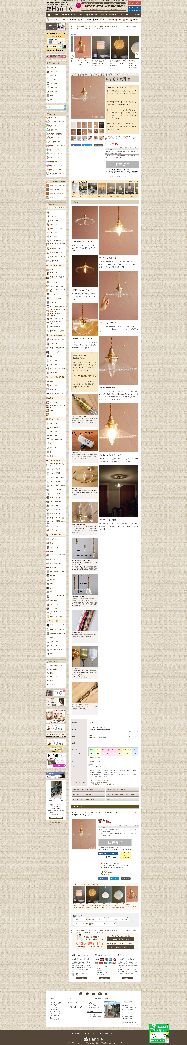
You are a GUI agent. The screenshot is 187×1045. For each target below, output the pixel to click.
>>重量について (132, 736)
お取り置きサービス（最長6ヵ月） (83, 794)
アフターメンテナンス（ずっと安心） (83, 799)
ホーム (49, 14)
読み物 (103, 14)
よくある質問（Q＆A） (75, 1007)
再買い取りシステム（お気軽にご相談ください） (121, 794)
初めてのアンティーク (95, 1007)
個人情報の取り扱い (107, 1033)
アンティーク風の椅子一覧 (56, 377)
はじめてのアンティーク (89, 14)
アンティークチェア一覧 (55, 207)
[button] (73, 96)
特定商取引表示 (91, 1033)
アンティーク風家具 (108, 19)
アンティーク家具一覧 (54, 265)
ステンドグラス (54, 1009)
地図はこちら (56, 814)
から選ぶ (53, 118)
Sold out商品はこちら (51, 824)
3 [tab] (105, 70)
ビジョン (91, 1002)
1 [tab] (99, 70)
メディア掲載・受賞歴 (95, 1017)
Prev (74, 897)
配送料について (109, 872)
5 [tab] (111, 70)
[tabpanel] (101, 51)
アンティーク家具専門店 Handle (97, 998)
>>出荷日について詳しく (94, 761)
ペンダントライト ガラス (97, 919)
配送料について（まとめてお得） (116, 789)
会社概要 (113, 14)
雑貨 (120, 19)
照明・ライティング (55, 1013)
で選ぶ (55, 134)
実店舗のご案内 (127, 1002)
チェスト (54, 1006)
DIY (51, 1017)
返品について (111, 799)
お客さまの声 (72, 1002)
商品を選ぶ (52, 998)
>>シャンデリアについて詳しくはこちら (99, 782)
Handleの (56, 189)
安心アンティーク (69, 14)
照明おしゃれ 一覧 (54, 63)
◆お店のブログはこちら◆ (56, 818)
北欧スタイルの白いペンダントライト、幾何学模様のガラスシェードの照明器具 (100, 61)
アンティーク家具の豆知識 (53, 822)
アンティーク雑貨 (86, 19)
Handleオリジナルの (57, 193)
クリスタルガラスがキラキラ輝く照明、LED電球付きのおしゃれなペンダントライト (119, 61)
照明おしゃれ (89, 26)
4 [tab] (108, 70)
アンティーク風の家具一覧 (56, 335)
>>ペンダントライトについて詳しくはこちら (100, 780)
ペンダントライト (98, 26)
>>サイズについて (133, 731)
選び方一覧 (52, 114)
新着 (56, 14)
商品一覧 (51, 204)
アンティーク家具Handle (77, 26)
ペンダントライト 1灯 (82, 924)
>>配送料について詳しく (94, 757)
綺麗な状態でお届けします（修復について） (85, 789)
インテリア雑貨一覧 (54, 534)
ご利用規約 (77, 1033)
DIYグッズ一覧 (52, 621)
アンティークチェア (55, 19)
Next (135, 897)
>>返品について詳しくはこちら (96, 767)
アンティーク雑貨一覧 (54, 460)
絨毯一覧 (50, 398)
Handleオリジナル (57, 197)
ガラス (90, 743)
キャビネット (56, 1007)
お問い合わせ (136, 14)
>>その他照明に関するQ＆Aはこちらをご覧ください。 (102, 784)
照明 (96, 19)
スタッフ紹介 (92, 1015)
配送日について (109, 874)
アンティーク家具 (71, 19)
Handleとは (92, 1004)
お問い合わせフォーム (131, 1022)
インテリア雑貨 (54, 1015)
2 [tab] (102, 70)
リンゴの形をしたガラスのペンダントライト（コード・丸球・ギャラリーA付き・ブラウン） (82, 60)
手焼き (57, 185)
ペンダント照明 (109, 26)
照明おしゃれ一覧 (133, 181)
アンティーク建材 (55, 1019)
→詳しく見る (134, 1024)
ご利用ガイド (125, 14)
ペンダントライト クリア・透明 (118, 919)
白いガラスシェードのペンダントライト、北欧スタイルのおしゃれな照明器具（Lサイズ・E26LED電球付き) (118, 907)
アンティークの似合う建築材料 (57, 181)
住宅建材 (135, 19)
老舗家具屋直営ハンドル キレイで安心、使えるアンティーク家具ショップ (60, 7)
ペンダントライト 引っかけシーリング (104, 924)
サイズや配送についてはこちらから (117, 176)
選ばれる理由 (92, 1006)
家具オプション (53, 661)
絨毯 (127, 19)
